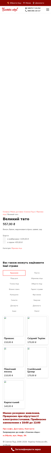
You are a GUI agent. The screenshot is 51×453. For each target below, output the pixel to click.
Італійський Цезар (34, 370)
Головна (6, 212)
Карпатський (11, 402)
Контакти (29, 429)
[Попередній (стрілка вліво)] (4, 227)
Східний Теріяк (36, 338)
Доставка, (19, 429)
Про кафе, (8, 429)
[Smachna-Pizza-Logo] (10, 10)
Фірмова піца (16, 248)
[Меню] (48, 10)
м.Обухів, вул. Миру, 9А (14, 435)
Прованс (9, 338)
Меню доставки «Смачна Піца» (23, 212)
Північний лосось (10, 370)
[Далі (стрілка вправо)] (47, 227)
